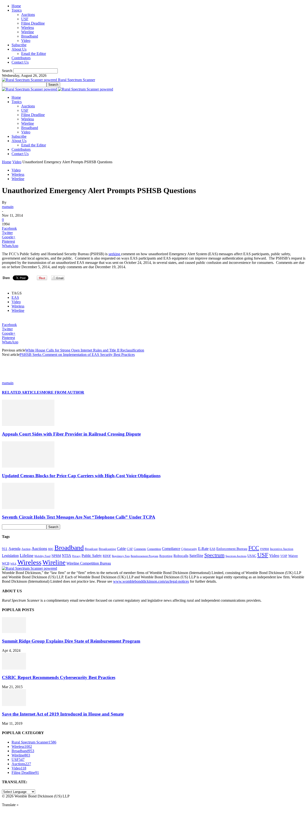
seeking (115, 254)
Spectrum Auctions (235, 555)
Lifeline (26, 555)
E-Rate (203, 549)
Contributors (21, 58)
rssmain (7, 207)
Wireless (27, 28)
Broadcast (91, 549)
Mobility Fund (42, 555)
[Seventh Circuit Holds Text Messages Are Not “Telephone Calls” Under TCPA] (28, 508)
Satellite (196, 555)
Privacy (76, 555)
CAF (130, 549)
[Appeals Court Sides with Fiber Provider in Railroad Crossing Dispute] (28, 425)
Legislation (10, 556)
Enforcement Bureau (231, 549)
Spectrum (214, 555)
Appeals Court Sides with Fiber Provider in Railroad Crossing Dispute (71, 434)
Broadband (29, 36)
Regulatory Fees (121, 555)
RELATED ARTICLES (22, 392)
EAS (15, 297)
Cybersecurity (189, 549)
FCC (253, 548)
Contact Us (20, 62)
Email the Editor (33, 54)
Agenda (14, 549)
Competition (154, 549)
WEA (13, 563)
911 (4, 549)
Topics (17, 10)
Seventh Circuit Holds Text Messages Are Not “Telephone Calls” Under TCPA (78, 517)
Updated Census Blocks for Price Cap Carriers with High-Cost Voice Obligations (81, 475)
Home (16, 6)
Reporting (166, 556)
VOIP (283, 556)
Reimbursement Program (144, 555)
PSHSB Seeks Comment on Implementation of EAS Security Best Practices (77, 354)
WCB (5, 563)
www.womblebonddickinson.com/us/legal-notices (151, 581)
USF (24, 19)
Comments (140, 549)
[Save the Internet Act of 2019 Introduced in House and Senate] (14, 705)
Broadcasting (107, 549)
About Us (19, 49)
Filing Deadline (33, 23)
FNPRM (264, 549)
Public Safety (92, 556)
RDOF (107, 556)
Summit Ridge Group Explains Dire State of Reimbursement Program (71, 641)
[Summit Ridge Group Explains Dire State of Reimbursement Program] (14, 632)
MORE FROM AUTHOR (63, 392)
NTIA (66, 556)
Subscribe (19, 45)
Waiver (293, 556)
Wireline (27, 32)
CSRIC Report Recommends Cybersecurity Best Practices (58, 677)
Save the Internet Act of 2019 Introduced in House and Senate (63, 714)
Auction (26, 549)
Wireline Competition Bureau (88, 563)
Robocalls (180, 556)
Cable (121, 549)
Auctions (28, 15)
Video (25, 41)
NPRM (56, 556)
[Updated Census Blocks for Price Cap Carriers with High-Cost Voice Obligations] (28, 466)
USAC (251, 556)
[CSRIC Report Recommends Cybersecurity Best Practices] (14, 668)
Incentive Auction (281, 549)
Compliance (171, 549)
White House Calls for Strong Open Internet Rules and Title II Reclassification (84, 350)
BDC (50, 549)
